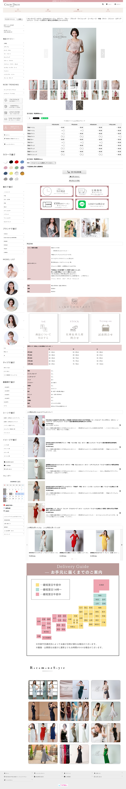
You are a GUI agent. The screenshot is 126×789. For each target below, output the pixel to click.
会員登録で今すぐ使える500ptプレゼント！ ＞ (63, 1)
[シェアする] (29, 118)
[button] (103, 4)
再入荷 (62, 127)
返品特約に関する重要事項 (35, 166)
